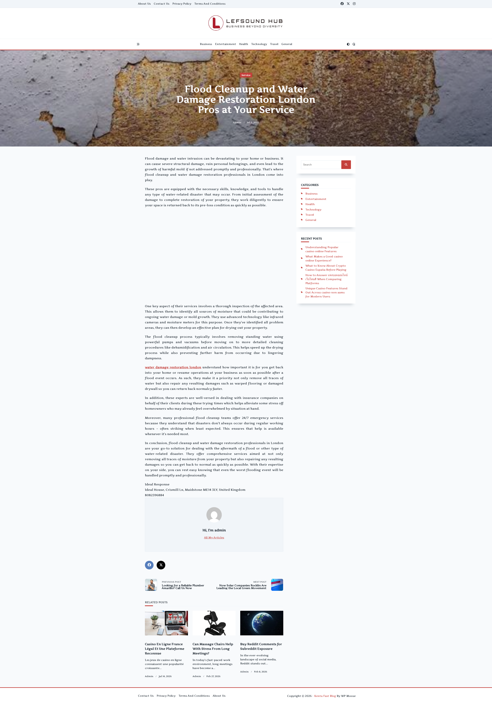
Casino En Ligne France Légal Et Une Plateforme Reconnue (164, 648)
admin (237, 122)
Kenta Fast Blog (325, 695)
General (286, 44)
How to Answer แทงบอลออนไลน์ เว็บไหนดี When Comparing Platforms (326, 279)
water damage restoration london (173, 367)
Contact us (161, 3)
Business (206, 44)
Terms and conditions (209, 3)
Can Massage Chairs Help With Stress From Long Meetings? (213, 648)
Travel (274, 44)
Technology (259, 44)
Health (243, 44)
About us (144, 3)
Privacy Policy (181, 3)
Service (246, 75)
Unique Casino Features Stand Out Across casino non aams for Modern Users (326, 292)
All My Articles (214, 537)
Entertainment (225, 44)
